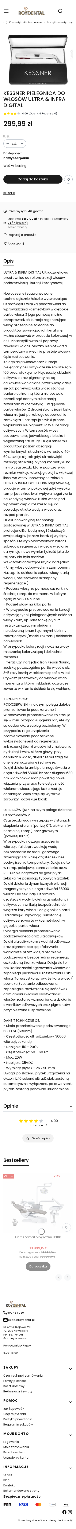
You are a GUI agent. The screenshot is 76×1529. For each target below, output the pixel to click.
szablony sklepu (30, 1520)
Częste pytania (14, 1414)
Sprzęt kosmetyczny (60, 22)
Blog (6, 1480)
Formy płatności (15, 1381)
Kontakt (9, 1485)
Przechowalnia (13, 1452)
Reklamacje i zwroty (18, 1391)
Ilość (6, 136)
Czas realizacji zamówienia (23, 1375)
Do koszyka (38, 1266)
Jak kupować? (13, 1409)
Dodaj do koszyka (33, 179)
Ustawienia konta (15, 1457)
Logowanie (11, 1442)
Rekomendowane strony (21, 1491)
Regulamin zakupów (18, 1424)
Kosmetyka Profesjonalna (25, 22)
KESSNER (9, 193)
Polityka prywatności (18, 1419)
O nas (7, 1475)
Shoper (65, 1520)
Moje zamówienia (16, 1447)
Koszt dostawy (13, 1386)
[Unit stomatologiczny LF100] (38, 1203)
